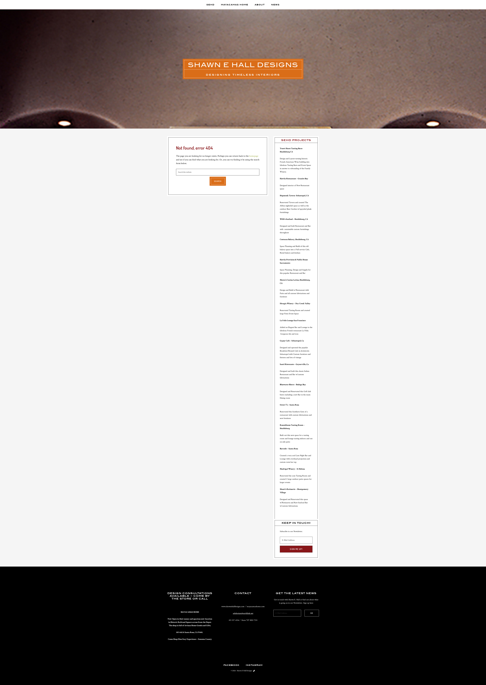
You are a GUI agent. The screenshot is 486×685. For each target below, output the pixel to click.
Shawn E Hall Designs (243, 64)
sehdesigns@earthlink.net (243, 613)
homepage (253, 156)
